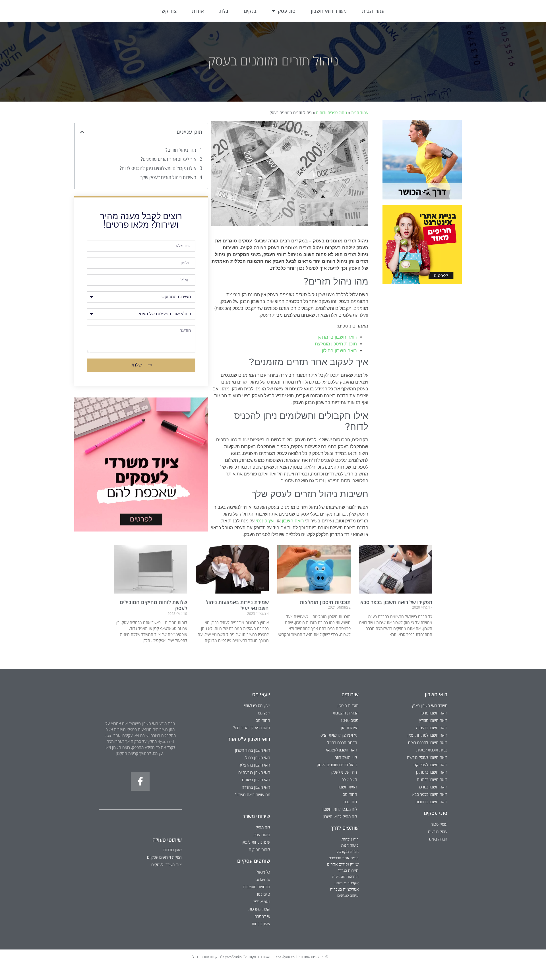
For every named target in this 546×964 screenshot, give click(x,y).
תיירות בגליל (348, 870)
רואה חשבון (293, 521)
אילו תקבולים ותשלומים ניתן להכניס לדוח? (158, 168)
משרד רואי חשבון (329, 10)
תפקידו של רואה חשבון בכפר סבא (396, 602)
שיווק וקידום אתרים (343, 864)
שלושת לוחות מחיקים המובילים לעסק (153, 605)
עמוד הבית (373, 10)
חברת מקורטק (347, 851)
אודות (198, 10)
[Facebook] (140, 781)
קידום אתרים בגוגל (205, 956)
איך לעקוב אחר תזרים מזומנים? (168, 159)
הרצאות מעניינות (345, 876)
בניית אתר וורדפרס (344, 857)
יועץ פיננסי (266, 521)
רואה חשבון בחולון (339, 350)
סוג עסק (286, 10)
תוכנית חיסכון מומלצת (336, 344)
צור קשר (168, 10)
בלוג (223, 10)
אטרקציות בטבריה (344, 889)
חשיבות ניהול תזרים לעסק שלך (168, 177)
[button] (82, 132)
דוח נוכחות (350, 839)
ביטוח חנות (350, 845)
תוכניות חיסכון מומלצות (325, 602)
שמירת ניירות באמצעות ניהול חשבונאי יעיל (237, 605)
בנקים (250, 10)
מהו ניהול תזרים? (181, 150)
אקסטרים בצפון (346, 882)
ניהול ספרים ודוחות (331, 112)
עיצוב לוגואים (348, 895)
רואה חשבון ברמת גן (337, 337)
